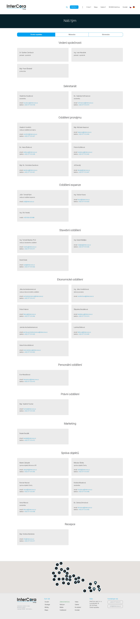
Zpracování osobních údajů (23, 606)
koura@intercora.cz (84, 199)
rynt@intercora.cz (28, 201)
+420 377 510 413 (29, 298)
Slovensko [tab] (106, 34)
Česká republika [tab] (36, 34)
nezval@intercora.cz (29, 489)
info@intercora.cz (28, 539)
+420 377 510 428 (29, 154)
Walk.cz (30, 609)
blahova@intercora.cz (84, 332)
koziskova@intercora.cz (85, 152)
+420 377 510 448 (83, 491)
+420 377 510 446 (29, 316)
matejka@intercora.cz (84, 245)
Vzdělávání (63, 610)
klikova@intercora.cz (29, 509)
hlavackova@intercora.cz (31, 379)
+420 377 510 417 (29, 249)
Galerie (77, 604)
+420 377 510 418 (29, 105)
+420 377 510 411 (29, 541)
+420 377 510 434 (83, 134)
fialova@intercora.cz (29, 314)
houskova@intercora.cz (30, 103)
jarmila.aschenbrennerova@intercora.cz (35, 332)
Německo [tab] (72, 34)
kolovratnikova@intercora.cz (32, 350)
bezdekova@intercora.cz (85, 314)
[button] (94, 589)
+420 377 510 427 (29, 136)
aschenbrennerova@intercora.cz (33, 296)
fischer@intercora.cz (29, 409)
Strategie (47, 604)
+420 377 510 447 (83, 172)
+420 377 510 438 (29, 511)
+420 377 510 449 (83, 334)
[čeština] (130, 7)
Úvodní (47, 602)
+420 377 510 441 (29, 491)
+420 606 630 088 (29, 217)
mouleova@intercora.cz (85, 489)
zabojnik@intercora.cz (30, 469)
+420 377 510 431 (29, 172)
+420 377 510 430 (83, 509)
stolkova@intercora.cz (30, 152)
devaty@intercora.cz (84, 170)
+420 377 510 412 (29, 440)
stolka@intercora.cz (84, 469)
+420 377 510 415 (29, 381)
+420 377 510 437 (83, 471)
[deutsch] (133, 7)
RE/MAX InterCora (114, 7)
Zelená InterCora (65, 602)
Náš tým (62, 604)
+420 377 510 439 (29, 411)
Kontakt (125, 7)
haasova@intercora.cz (84, 132)
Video (76, 602)
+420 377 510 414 (83, 316)
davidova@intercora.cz (30, 170)
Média (61, 607)
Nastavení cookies (21, 607)
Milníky (47, 607)
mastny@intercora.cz (29, 247)
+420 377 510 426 (29, 267)
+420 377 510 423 (29, 352)
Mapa (96, 7)
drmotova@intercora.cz (85, 507)
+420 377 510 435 (83, 247)
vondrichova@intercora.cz (86, 296)
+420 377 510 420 (29, 334)
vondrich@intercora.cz (30, 134)
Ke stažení (78, 607)
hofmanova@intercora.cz (85, 103)
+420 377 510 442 (83, 154)
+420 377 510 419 (83, 105)
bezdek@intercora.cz (29, 438)
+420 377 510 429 (83, 201)
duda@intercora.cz (29, 265)
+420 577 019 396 (29, 471)
